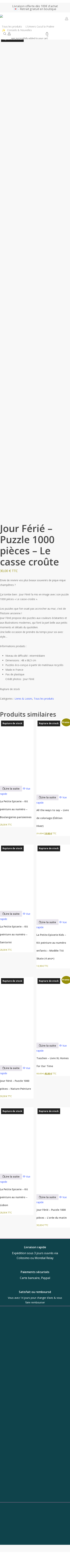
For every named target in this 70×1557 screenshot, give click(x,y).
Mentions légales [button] (35, 1551)
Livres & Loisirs (23, 698)
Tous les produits (44, 698)
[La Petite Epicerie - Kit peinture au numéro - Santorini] (17, 875)
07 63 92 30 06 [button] (32, 1472)
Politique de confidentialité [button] (35, 1547)
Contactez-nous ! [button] (35, 1537)
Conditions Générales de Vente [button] (35, 1542)
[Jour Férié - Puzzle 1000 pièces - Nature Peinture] (17, 1018)
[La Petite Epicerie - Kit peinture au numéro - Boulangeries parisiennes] (17, 750)
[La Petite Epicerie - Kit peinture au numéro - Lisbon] (17, 1138)
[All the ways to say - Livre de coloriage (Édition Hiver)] (53, 754)
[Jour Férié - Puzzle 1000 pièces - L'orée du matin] (53, 1148)
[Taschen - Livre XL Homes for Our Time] (53, 1007)
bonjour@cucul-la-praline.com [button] (32, 1465)
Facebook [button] (32, 1499)
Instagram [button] (32, 1493)
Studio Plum (46, 1526)
